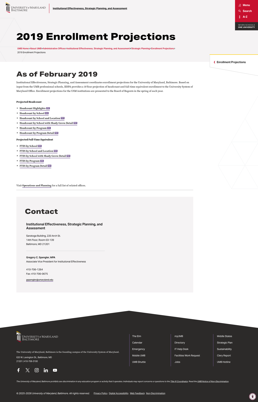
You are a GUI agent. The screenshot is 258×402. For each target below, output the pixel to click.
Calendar (137, 342)
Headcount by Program (35, 128)
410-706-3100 (31, 361)
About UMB (35, 48)
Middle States (224, 336)
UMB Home (23, 48)
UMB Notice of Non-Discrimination (213, 381)
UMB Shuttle (139, 361)
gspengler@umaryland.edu (39, 279)
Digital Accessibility (118, 393)
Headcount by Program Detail (39, 133)
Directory (180, 342)
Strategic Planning (140, 48)
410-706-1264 (34, 269)
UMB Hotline (223, 361)
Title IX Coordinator (179, 381)
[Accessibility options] (252, 396)
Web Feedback (137, 393)
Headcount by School (34, 113)
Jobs (177, 361)
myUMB (179, 336)
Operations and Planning (36, 185)
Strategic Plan (224, 342)
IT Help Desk (181, 349)
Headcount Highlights (34, 108)
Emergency (138, 349)
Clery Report (224, 355)
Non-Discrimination (155, 393)
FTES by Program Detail (35, 166)
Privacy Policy (101, 393)
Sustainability (224, 349)
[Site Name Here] (25, 7)
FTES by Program (31, 161)
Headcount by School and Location (42, 118)
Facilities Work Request (187, 355)
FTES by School (30, 146)
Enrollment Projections (162, 48)
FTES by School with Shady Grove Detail (45, 156)
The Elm (136, 336)
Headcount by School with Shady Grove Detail (48, 123)
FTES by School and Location (38, 151)
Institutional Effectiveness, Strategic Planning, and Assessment (90, 8)
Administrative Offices (54, 48)
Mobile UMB (138, 355)
